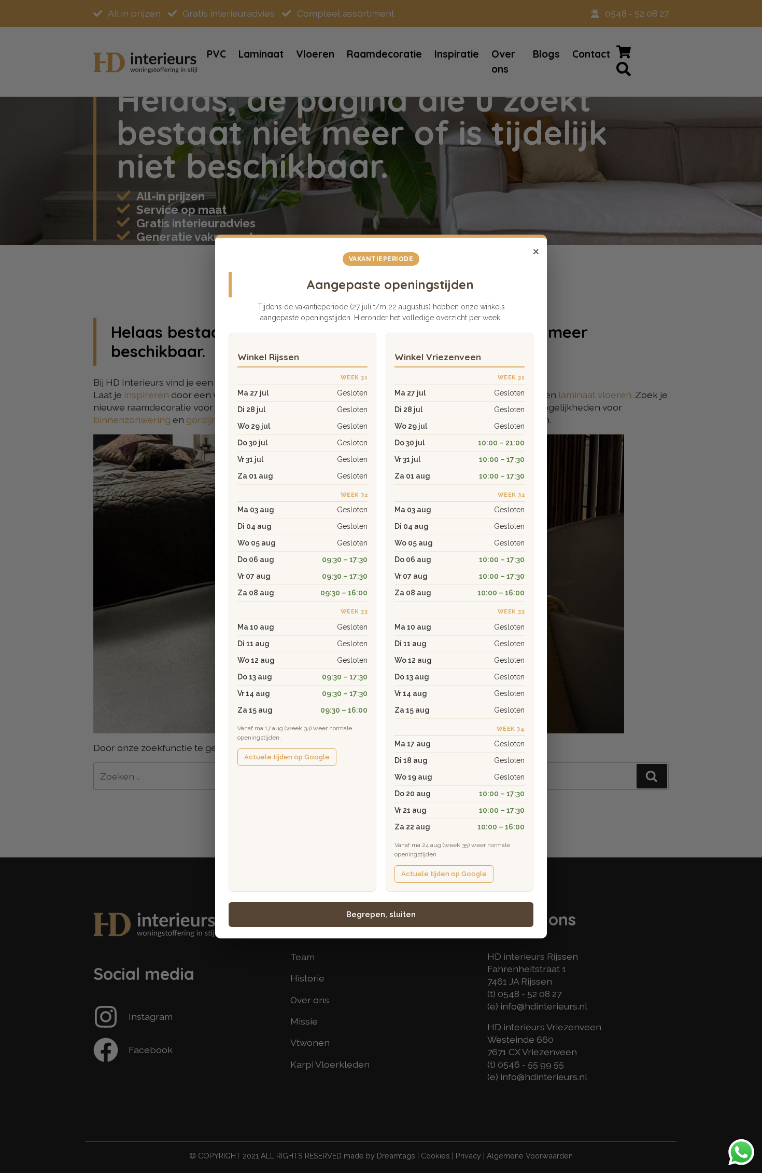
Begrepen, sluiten (381, 914)
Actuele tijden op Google (287, 757)
